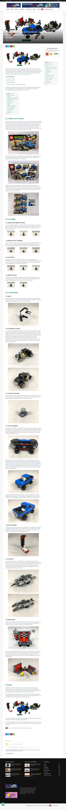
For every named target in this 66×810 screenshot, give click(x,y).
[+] (24, 747)
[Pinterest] (11, 46)
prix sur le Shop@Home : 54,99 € (13, 84)
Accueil (6, 12)
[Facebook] (55, 0)
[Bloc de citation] (18, 747)
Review (13, 29)
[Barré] (14, 747)
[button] (59, 9)
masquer (12, 93)
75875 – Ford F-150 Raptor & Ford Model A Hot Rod (16, 74)
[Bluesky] (60, 0)
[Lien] (21, 747)
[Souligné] (13, 747)
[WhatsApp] (14, 46)
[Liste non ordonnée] (17, 747)
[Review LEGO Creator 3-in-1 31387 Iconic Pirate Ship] (27, 770)
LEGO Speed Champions (12, 12)
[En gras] (10, 747)
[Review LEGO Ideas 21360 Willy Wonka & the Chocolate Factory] (7, 770)
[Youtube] (58, 0)
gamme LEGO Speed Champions (21, 72)
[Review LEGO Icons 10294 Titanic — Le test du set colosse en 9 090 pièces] (27, 775)
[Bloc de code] (20, 747)
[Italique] (11, 747)
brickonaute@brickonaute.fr (30, 793)
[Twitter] (9, 46)
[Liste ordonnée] (15, 747)
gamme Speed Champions (34, 722)
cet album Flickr (26, 89)
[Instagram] (57, 0)
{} (22, 747)
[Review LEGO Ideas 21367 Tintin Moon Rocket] (27, 765)
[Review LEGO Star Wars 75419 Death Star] (7, 765)
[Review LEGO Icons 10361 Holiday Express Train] (7, 775)
